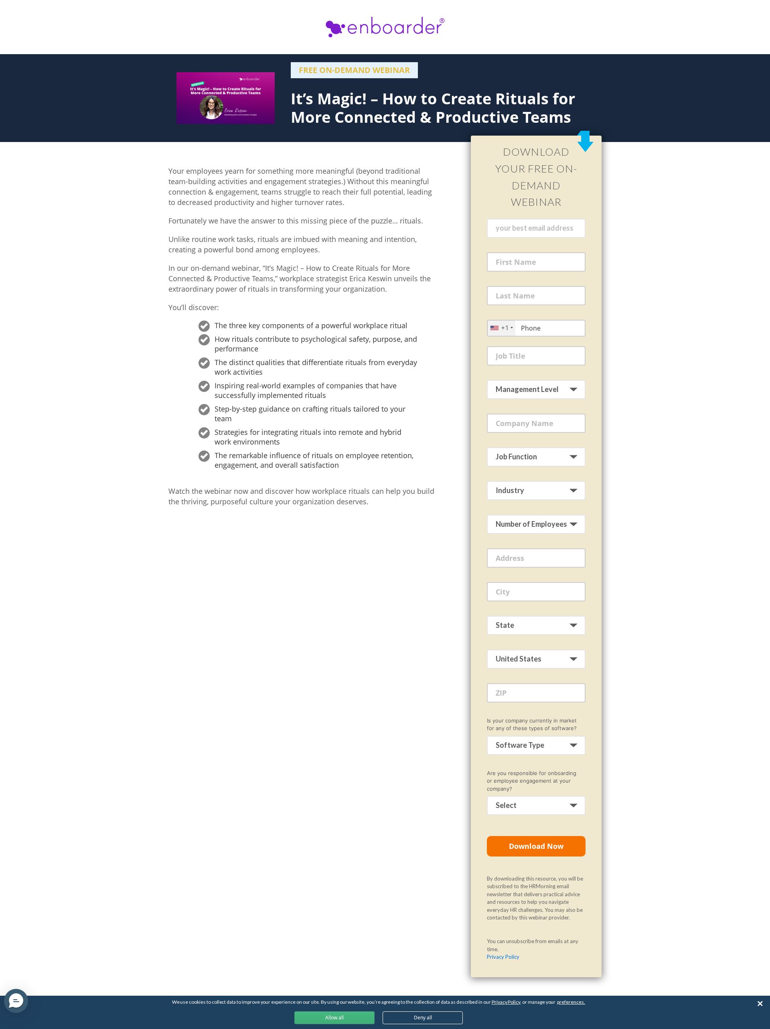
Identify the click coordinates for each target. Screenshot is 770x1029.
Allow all (334, 1017)
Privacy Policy (503, 957)
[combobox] (501, 328)
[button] (16, 1001)
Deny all (423, 1017)
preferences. (571, 1002)
